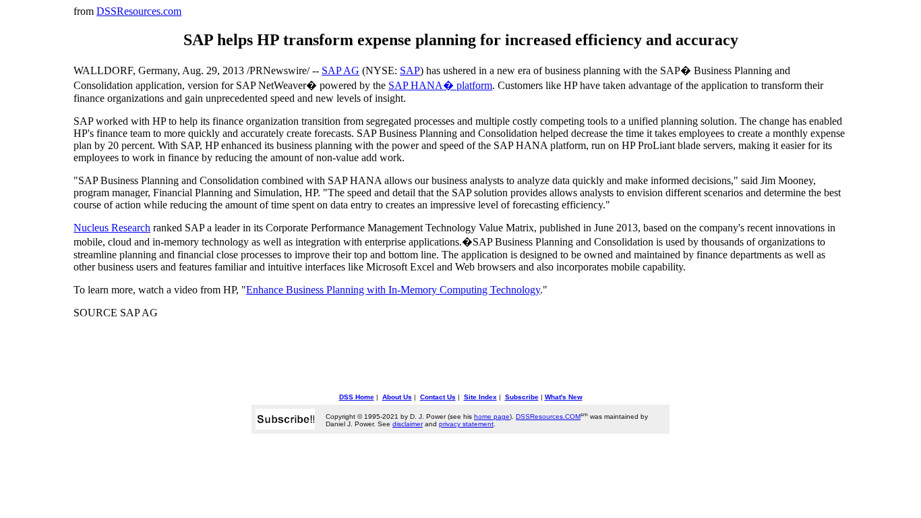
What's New (564, 397)
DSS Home (356, 397)
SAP (410, 70)
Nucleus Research (111, 227)
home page (492, 416)
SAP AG (340, 70)
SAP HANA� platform (440, 85)
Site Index (480, 397)
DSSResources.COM (548, 416)
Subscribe (522, 397)
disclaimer (407, 424)
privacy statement (466, 424)
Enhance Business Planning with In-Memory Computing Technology (393, 289)
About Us (397, 397)
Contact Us (438, 397)
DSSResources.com (138, 11)
